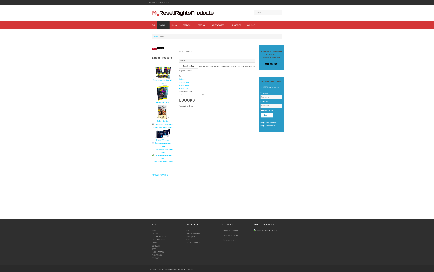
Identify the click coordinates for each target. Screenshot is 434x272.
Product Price (184, 85)
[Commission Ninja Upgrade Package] (163, 72)
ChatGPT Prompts (163, 140)
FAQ (187, 231)
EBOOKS (155, 234)
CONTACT (155, 258)
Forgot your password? (269, 126)
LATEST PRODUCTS (193, 243)
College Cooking (163, 121)
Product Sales (184, 88)
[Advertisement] (267, 181)
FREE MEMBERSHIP (159, 240)
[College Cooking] (163, 112)
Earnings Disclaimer (193, 234)
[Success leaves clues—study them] (162, 144)
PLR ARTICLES (157, 255)
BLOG (188, 240)
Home (156, 37)
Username (264, 93)
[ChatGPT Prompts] (163, 134)
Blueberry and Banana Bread (163, 162)
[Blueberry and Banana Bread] (162, 157)
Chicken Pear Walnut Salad (162, 127)
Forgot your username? (269, 123)
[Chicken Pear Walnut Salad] (162, 124)
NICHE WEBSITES (158, 252)
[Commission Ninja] (163, 93)
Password (264, 102)
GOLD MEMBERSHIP (159, 237)
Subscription (190, 237)
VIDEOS (154, 243)
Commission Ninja (162, 102)
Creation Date (184, 82)
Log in (266, 115)
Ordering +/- (183, 79)
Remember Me (267, 110)
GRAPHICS (155, 249)
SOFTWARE (156, 246)
